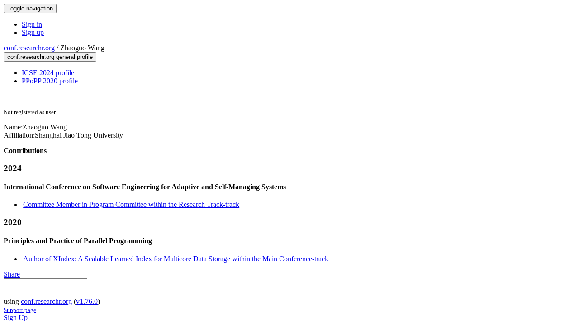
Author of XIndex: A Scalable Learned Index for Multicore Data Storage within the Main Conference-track (175, 259)
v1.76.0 (87, 301)
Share (12, 274)
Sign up (33, 32)
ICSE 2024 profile (48, 73)
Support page (20, 310)
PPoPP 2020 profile (50, 81)
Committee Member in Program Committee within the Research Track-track (131, 204)
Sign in (32, 24)
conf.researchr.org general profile (50, 56)
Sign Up (16, 317)
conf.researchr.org (29, 48)
